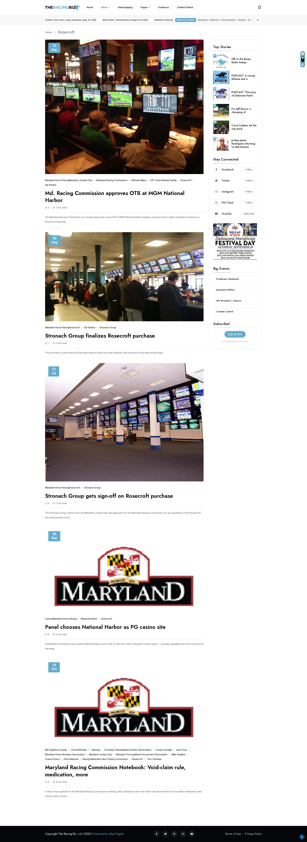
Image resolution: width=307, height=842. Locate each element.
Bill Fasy (49, 749)
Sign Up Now (235, 334)
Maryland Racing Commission (111, 180)
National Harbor (89, 618)
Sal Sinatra (50, 184)
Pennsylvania (228, 20)
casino (48, 618)
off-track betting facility (163, 180)
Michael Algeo (139, 180)
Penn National (71, 759)
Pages (144, 7)
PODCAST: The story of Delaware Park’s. (244, 93)
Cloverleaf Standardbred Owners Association (127, 749)
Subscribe (249, 213)
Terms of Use (233, 834)
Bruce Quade (60, 749)
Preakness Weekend (227, 279)
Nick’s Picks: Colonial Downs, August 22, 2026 (171, 20)
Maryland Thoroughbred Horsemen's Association (141, 754)
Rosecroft (66, 32)
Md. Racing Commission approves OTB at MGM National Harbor (115, 196)
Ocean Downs (52, 759)
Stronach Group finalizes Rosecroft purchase (100, 336)
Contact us (163, 7)
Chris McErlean (79, 749)
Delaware (214, 20)
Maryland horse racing (57, 180)
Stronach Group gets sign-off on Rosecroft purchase (109, 496)
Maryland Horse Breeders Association (65, 754)
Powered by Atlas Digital (108, 834)
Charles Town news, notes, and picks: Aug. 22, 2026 (117, 20)
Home (90, 7)
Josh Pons (181, 749)
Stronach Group (107, 327)
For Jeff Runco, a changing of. (241, 110)
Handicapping (125, 7)
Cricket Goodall (164, 749)
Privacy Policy (253, 834)
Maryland (202, 20)
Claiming (95, 749)
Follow (249, 169)
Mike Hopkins (178, 754)
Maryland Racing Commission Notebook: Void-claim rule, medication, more (115, 770)
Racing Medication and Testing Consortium (105, 759)
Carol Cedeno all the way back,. (244, 127)
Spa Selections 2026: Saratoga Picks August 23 (61, 20)
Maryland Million (225, 290)
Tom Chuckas (154, 759)
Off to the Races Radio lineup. (241, 60)
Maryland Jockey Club (80, 180)
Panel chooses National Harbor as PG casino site (105, 627)
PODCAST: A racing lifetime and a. (243, 77)
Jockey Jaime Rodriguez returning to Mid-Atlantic (243, 143)
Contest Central (185, 7)
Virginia (241, 20)
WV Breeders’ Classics (228, 300)
